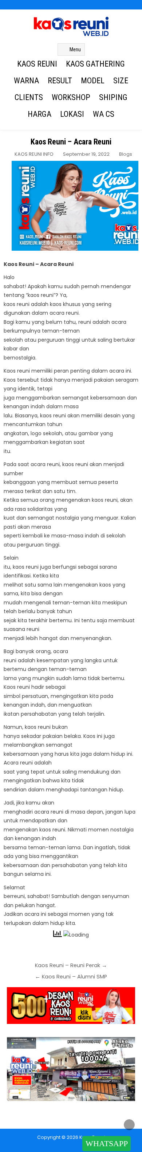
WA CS (103, 114)
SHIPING (113, 97)
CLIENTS (29, 97)
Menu (75, 49)
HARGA (39, 114)
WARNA (26, 80)
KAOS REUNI (37, 63)
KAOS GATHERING (95, 63)
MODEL (92, 80)
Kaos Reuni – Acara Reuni (71, 141)
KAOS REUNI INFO (34, 154)
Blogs (125, 154)
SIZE (120, 80)
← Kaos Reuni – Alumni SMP (71, 976)
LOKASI (72, 114)
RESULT (60, 80)
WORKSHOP (71, 97)
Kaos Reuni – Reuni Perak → (71, 965)
